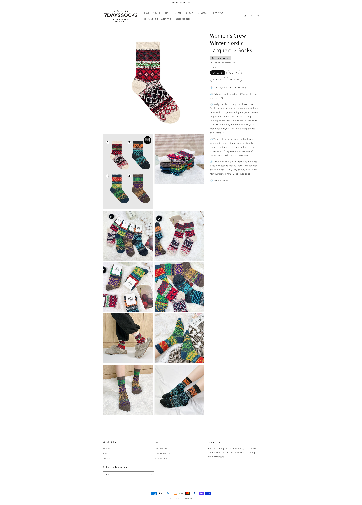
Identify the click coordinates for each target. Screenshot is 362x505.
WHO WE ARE (161, 448)
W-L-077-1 (217, 73)
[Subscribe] (151, 474)
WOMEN (106, 448)
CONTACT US (161, 458)
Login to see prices (220, 58)
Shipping (213, 63)
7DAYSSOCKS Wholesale (184, 498)
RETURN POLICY (162, 453)
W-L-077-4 (234, 79)
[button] (157, 13)
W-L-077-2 (234, 73)
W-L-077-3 (217, 79)
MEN (105, 453)
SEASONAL (108, 458)
